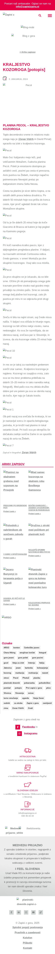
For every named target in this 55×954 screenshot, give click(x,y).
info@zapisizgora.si (27, 6)
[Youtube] (33, 912)
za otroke (18, 703)
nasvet (45, 673)
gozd (6, 663)
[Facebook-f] (17, 727)
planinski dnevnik (12, 683)
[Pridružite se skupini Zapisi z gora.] (19, 912)
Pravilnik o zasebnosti (27, 932)
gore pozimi (37, 658)
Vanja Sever (38, 698)
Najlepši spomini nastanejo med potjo (39, 551)
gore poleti (23, 658)
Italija (41, 663)
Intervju (31, 663)
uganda (25, 698)
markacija (19, 673)
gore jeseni (9, 658)
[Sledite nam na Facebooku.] (11, 912)
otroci (6, 678)
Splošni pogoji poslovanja (27, 927)
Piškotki (27, 942)
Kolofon (27, 937)
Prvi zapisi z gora (34, 688)
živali (30, 708)
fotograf (42, 653)
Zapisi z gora (33, 703)
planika (36, 678)
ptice (48, 688)
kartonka (29, 668)
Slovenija (19, 693)
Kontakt (27, 948)
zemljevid (47, 703)
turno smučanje (11, 698)
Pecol (15, 678)
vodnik (7, 703)
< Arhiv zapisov (27, 52)
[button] (39, 15)
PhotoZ (26, 678)
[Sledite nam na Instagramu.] (26, 912)
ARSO (6, 648)
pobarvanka (29, 683)
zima (6, 708)
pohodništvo (44, 683)
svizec (31, 693)
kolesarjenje (42, 668)
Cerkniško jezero (31, 648)
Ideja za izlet (18, 663)
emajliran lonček (27, 653)
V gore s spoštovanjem (15, 554)
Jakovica (8, 668)
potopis (18, 688)
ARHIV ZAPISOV (13, 464)
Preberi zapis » (9, 511)
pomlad (7, 688)
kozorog (7, 673)
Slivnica (7, 693)
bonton (16, 648)
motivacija (33, 673)
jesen (18, 668)
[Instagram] (19, 733)
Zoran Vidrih (26, 139)
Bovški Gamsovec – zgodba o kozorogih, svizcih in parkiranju (39, 508)
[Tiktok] (41, 912)
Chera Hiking (9, 653)
